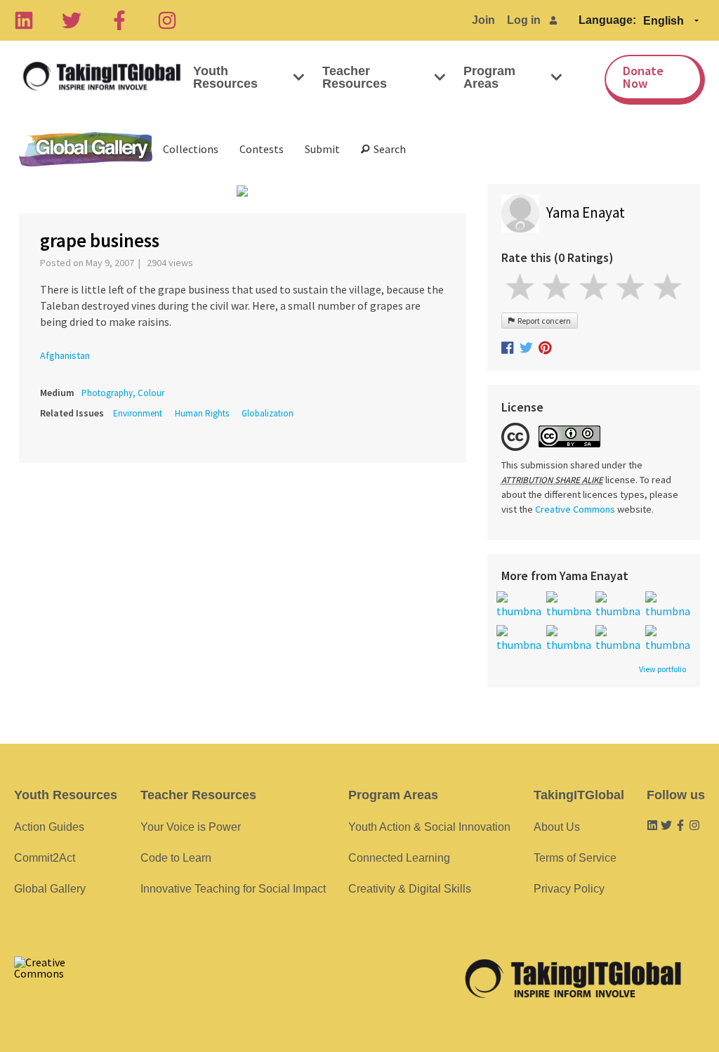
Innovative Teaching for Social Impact (233, 889)
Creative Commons (575, 509)
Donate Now (643, 77)
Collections (190, 149)
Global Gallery (85, 149)
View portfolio (662, 669)
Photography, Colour (122, 393)
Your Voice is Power (190, 827)
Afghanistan (65, 355)
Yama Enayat (585, 212)
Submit (322, 149)
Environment (137, 413)
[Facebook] (119, 20)
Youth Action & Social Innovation (429, 827)
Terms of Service (575, 858)
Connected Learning (399, 858)
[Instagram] (167, 20)
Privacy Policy (569, 889)
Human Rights (202, 413)
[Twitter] (71, 20)
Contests (261, 149)
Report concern (543, 320)
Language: (607, 20)
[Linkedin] (24, 20)
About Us (557, 827)
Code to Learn (175, 858)
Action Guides (49, 827)
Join (483, 20)
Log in (524, 20)
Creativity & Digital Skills (409, 889)
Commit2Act (44, 858)
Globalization (267, 413)
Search (387, 149)
